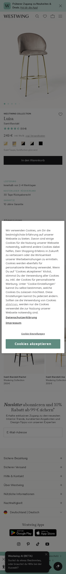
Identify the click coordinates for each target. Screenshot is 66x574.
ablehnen (12, 304)
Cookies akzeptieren (33, 344)
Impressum (13, 323)
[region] (33, 287)
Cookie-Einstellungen (33, 333)
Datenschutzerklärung (21, 317)
